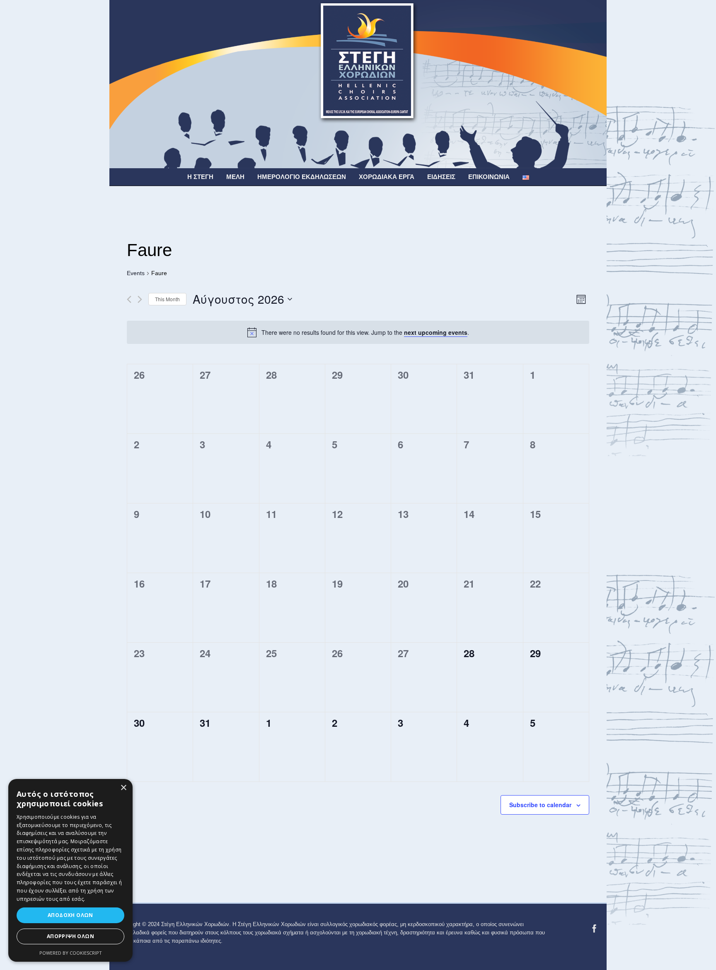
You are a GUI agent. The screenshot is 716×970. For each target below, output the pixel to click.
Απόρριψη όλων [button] (70, 936)
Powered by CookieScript (70, 953)
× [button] (123, 788)
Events (136, 273)
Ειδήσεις (441, 176)
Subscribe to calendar (540, 805)
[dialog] (70, 870)
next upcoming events (435, 332)
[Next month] (140, 299)
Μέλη (235, 176)
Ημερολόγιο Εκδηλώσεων (301, 176)
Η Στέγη (200, 176)
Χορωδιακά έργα (386, 176)
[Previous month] (129, 299)
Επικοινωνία (489, 176)
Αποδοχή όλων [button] (70, 915)
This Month (167, 298)
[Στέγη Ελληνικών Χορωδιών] (358, 83)
